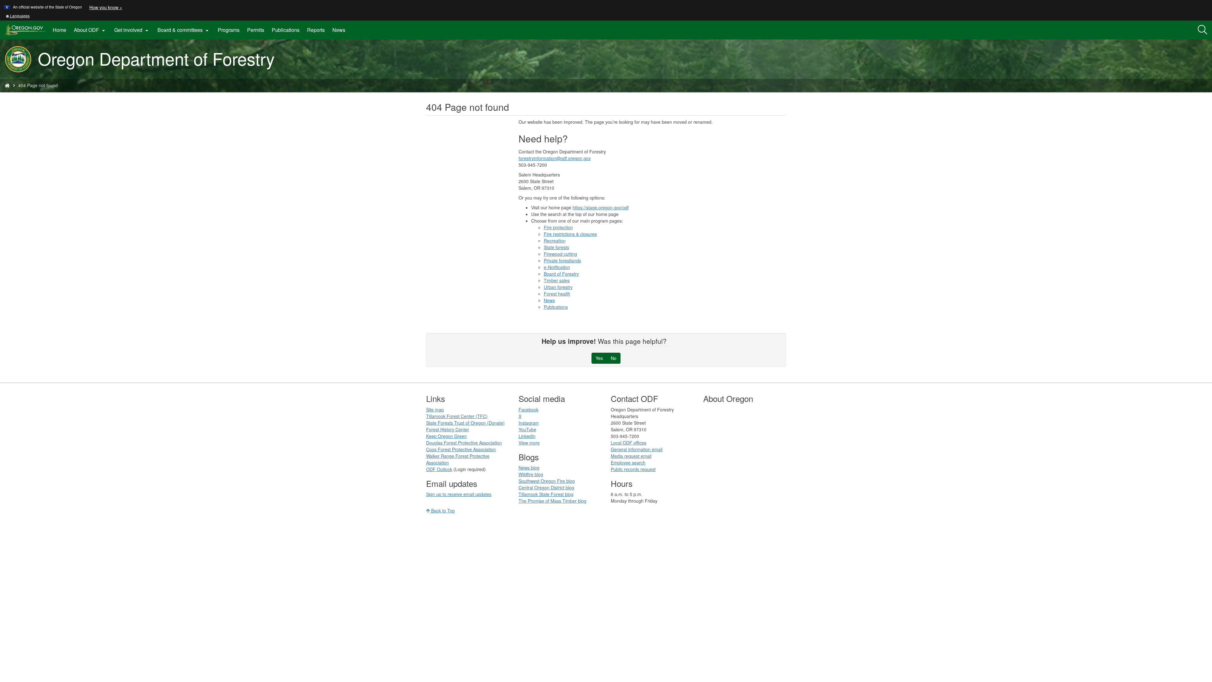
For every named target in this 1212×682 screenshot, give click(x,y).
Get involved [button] (132, 30)
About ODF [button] (90, 30)
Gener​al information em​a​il (636, 449)
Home (59, 29)
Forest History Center (447, 429)
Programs (229, 29)
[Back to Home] (21, 59)
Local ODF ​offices (628, 443)
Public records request (633, 469)
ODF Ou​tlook (439, 469)
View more (529, 443)
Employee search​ (628, 462)
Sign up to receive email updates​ (458, 494)
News (338, 29)
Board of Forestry (561, 274)
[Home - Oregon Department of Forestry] (7, 85)
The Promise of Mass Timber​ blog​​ (552, 501)
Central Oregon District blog (546, 487)
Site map (435, 409)
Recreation (555, 240)
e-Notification (557, 267)
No (613, 358)
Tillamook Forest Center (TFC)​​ (457, 416)
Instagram (529, 423)
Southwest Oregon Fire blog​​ (547, 481)
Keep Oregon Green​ (446, 436)
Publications (286, 29)
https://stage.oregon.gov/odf (601, 207)
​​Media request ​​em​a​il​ (631, 456)
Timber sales (557, 280)
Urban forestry (558, 287)
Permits (255, 29)
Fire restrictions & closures (570, 234)
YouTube (527, 429)
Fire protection (558, 227)
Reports (316, 29)
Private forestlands (562, 260)
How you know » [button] (105, 7)
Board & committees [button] (183, 30)
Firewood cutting (560, 254)
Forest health (557, 293)
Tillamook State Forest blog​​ (546, 494)
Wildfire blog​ (531, 474)
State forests (556, 247)
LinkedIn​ (527, 436)
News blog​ (529, 467)
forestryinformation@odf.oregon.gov (555, 158)
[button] (18, 15)
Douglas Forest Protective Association (464, 443)
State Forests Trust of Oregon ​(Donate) (465, 423)
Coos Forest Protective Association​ (461, 449)
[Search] (1202, 30)
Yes (599, 358)
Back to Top (442, 510)
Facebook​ (528, 409)
